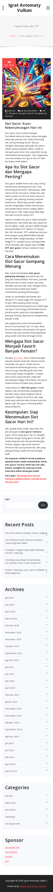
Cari (7, 499)
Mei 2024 (10, 757)
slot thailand (11, 851)
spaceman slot (12, 847)
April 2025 (10, 687)
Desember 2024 (13, 708)
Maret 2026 (11, 618)
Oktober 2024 (12, 722)
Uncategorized (12, 823)
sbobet (8, 856)
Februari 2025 (12, 694)
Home (12, 35)
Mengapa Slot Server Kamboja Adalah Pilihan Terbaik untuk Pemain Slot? (25, 478)
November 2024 (13, 715)
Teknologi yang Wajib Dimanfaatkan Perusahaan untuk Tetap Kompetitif (23, 561)
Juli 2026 (9, 597)
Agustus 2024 (12, 736)
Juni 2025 (9, 674)
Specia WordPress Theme (33, 886)
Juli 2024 (9, 743)
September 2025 (13, 653)
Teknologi (10, 816)
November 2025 (13, 639)
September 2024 (13, 729)
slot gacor (13, 113)
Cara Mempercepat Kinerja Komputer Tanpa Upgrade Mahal (24, 541)
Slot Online (32, 110)
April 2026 (10, 611)
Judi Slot (23, 110)
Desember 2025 (13, 632)
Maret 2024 (11, 771)
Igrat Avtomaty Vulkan (24, 8)
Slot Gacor (18, 357)
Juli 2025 (9, 667)
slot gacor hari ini (26, 113)
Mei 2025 (10, 681)
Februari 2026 (12, 625)
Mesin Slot (10, 802)
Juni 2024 (9, 750)
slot (7, 861)
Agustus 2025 (12, 660)
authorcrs (10, 110)
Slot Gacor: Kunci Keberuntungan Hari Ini (23, 125)
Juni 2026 (9, 604)
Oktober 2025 (12, 646)
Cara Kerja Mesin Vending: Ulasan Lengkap (26, 532)
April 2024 (10, 764)
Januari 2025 (11, 701)
